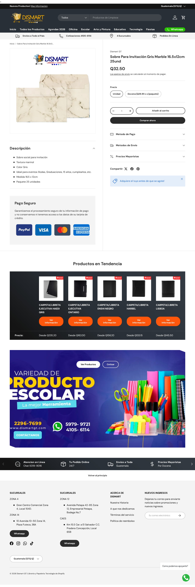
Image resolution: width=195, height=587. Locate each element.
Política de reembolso (122, 521)
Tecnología (135, 29)
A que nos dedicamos (122, 508)
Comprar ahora (148, 120)
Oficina (73, 29)
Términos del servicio (122, 514)
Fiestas (150, 29)
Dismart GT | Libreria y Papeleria (31, 573)
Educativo (120, 29)
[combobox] (110, 17)
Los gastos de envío (120, 74)
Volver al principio (97, 475)
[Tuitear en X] (126, 169)
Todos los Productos (32, 29)
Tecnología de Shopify (55, 573)
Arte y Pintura (102, 29)
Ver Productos (88, 364)
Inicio (13, 29)
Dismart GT (116, 51)
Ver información (51, 321)
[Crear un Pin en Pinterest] (138, 169)
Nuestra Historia (119, 502)
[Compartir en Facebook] (132, 169)
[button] (183, 17)
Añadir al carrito (160, 110)
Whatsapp (19, 533)
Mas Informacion (39, 6)
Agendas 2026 (56, 29)
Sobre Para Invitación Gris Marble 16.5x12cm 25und (35, 44)
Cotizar (110, 364)
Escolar (85, 29)
